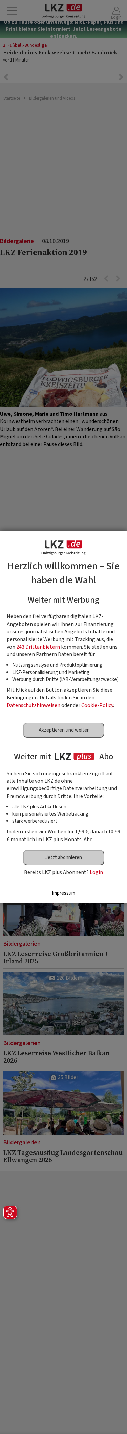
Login (96, 872)
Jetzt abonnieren (63, 857)
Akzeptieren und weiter (64, 730)
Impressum (63, 893)
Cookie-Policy (97, 705)
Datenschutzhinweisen (33, 705)
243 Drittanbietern (38, 647)
